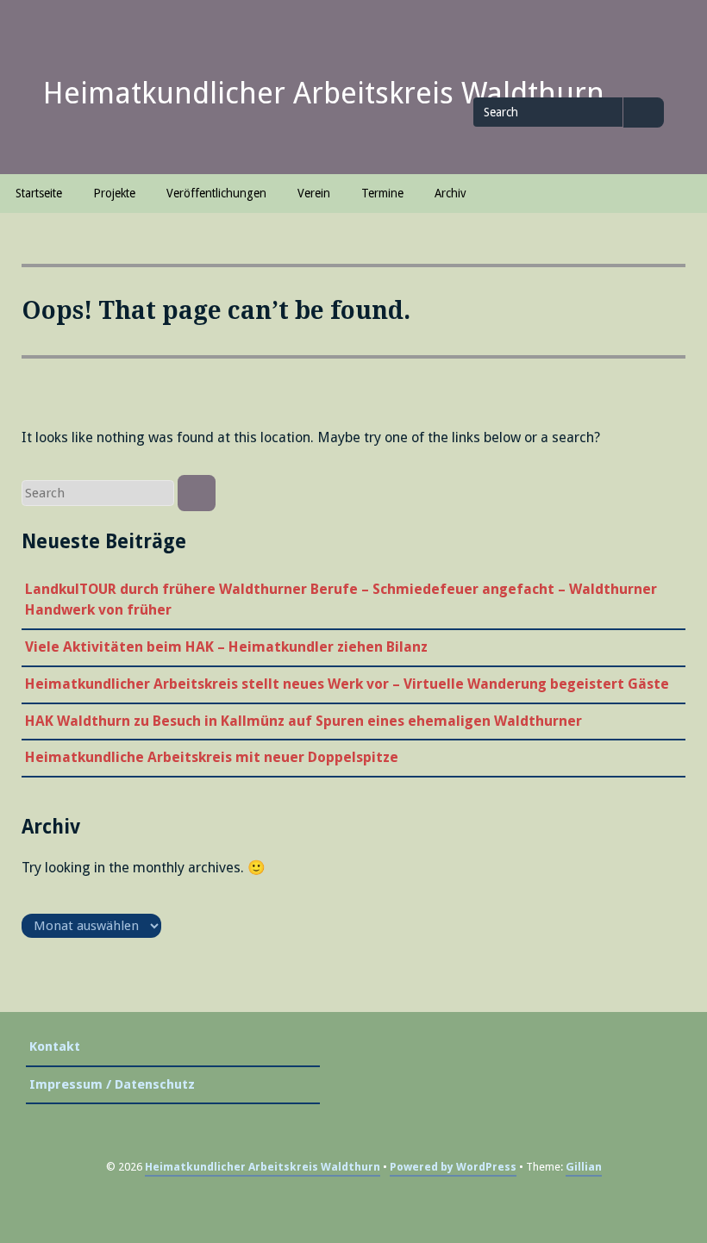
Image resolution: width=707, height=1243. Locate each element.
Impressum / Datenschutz (112, 1084)
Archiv (450, 193)
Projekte (114, 193)
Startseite (39, 193)
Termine (382, 193)
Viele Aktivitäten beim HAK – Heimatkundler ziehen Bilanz (226, 647)
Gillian (584, 1166)
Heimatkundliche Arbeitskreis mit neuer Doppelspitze (211, 757)
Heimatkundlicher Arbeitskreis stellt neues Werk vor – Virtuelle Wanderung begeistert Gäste (347, 684)
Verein (313, 193)
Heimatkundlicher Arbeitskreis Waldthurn (323, 93)
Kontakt (54, 1046)
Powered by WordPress (453, 1166)
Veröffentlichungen (216, 193)
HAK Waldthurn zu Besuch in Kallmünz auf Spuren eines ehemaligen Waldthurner (303, 721)
